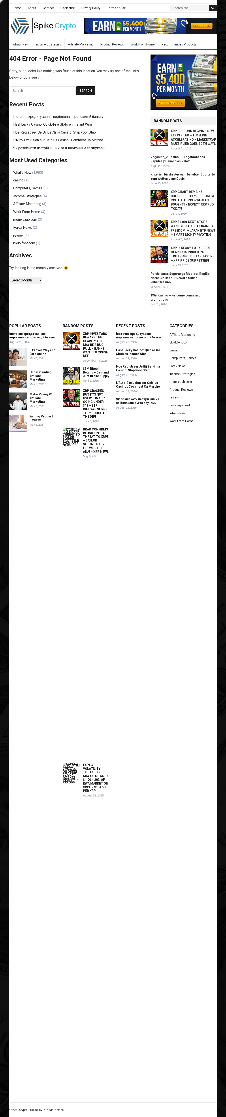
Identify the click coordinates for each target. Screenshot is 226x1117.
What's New (22, 172)
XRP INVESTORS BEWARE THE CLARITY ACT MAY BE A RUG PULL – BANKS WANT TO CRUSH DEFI (95, 345)
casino (18, 180)
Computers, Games (28, 188)
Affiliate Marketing (81, 44)
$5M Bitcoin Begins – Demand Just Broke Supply (96, 372)
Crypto (23, 1109)
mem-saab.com (25, 219)
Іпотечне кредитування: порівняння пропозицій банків (58, 117)
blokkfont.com (24, 243)
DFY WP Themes (53, 1109)
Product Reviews (112, 44)
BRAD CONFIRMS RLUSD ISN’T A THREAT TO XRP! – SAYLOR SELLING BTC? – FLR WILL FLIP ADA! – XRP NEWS (96, 440)
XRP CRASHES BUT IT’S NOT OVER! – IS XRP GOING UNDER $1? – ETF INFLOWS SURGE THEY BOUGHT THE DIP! (95, 404)
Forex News (22, 227)
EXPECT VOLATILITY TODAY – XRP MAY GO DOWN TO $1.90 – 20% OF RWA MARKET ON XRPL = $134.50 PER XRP (96, 778)
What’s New (21, 44)
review (18, 235)
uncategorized (180, 405)
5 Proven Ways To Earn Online (43, 352)
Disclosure (67, 8)
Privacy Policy (90, 8)
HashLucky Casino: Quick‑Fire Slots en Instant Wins (53, 124)
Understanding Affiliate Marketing (41, 375)
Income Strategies (48, 44)
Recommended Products (179, 44)
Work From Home (143, 44)
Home (17, 8)
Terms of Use (116, 8)
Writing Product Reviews (41, 418)
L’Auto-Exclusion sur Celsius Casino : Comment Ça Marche (58, 140)
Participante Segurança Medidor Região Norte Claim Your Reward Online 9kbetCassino (180, 278)
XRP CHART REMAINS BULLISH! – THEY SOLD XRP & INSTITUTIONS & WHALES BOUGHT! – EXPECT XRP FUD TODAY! (192, 200)
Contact (48, 8)
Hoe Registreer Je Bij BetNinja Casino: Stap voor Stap (54, 132)
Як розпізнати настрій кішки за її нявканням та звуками (59, 148)
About (32, 8)
